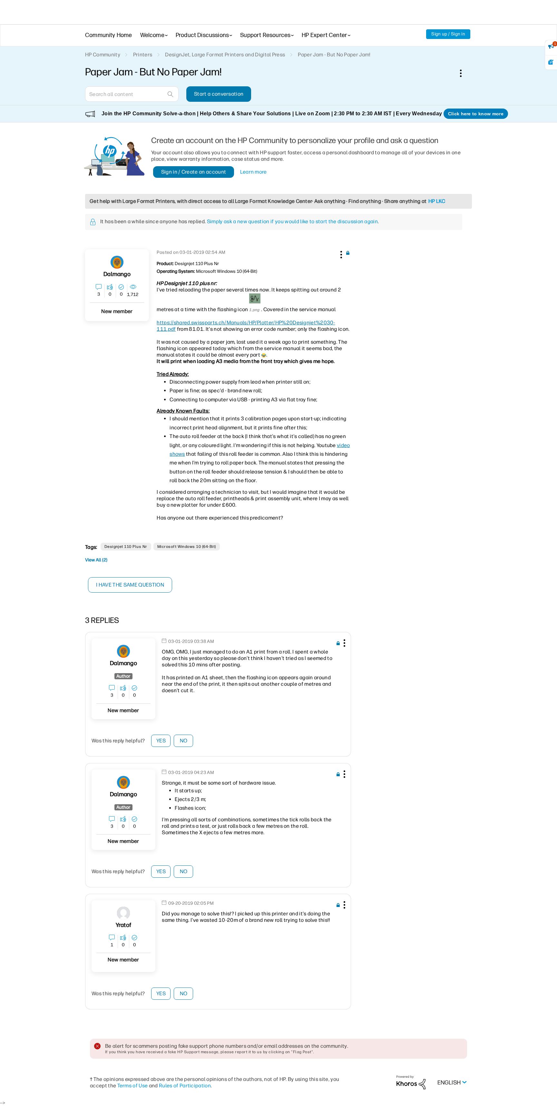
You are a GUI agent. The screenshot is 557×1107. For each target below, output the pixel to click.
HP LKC (436, 201)
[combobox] (132, 94)
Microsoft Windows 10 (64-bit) (186, 546)
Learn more (253, 172)
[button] (340, 253)
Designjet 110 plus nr (125, 546)
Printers (142, 55)
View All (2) (96, 560)
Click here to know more (475, 113)
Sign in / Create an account (193, 172)
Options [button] (464, 73)
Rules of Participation (185, 1086)
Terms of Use (132, 1086)
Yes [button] (161, 741)
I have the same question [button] (130, 585)
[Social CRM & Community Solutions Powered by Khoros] (410, 1082)
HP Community (102, 55)
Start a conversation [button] (218, 94)
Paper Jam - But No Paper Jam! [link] (334, 55)
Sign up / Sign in (448, 34)
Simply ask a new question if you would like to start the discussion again (292, 221)
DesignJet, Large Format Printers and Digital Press (225, 55)
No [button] (184, 741)
